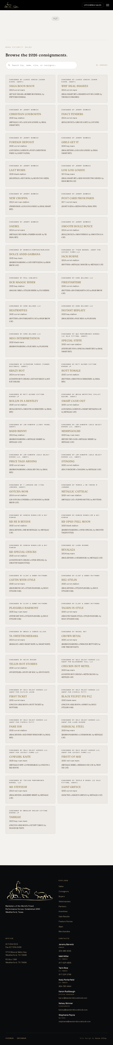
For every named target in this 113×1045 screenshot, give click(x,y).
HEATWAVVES (18, 310)
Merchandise (64, 931)
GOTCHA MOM (18, 491)
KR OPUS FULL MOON (75, 521)
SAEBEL (14, 226)
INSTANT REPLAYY (73, 310)
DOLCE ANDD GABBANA (24, 254)
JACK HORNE (69, 256)
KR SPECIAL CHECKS (23, 551)
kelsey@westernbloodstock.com (73, 1010)
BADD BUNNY (18, 431)
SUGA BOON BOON (21, 86)
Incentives (63, 911)
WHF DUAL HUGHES (74, 86)
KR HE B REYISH (19, 521)
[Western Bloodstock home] (30, 891)
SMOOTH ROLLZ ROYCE (77, 226)
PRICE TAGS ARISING (23, 461)
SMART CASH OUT (73, 400)
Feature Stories (66, 921)
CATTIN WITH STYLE (22, 579)
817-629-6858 (65, 962)
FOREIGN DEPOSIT (21, 142)
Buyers (62, 896)
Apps (61, 926)
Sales (61, 886)
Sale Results (64, 916)
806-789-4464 (65, 986)
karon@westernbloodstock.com (73, 998)
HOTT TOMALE (71, 370)
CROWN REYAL (71, 635)
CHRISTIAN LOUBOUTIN (25, 114)
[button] (107, 5)
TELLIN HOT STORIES (23, 663)
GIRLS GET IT (70, 142)
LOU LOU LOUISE (73, 170)
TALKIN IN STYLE (72, 607)
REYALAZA (68, 549)
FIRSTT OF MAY (71, 756)
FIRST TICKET (18, 696)
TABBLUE (15, 817)
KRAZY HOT (17, 370)
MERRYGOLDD (70, 431)
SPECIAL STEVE (71, 340)
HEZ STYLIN (69, 579)
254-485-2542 (65, 951)
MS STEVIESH (18, 786)
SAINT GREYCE (71, 786)
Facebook (10, 1038)
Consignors (64, 891)
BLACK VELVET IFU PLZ (76, 696)
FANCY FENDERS (72, 114)
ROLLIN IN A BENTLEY (23, 400)
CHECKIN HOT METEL (75, 666)
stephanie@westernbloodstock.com (75, 1021)
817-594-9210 (12, 944)
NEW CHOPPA (18, 198)
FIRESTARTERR (71, 282)
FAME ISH (15, 726)
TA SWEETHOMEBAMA (23, 635)
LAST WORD (17, 170)
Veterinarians (65, 901)
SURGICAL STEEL (72, 726)
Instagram (21, 1038)
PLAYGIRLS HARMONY (23, 607)
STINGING (68, 461)
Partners (62, 906)
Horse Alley (101, 1038)
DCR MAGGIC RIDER (22, 282)
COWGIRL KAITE (20, 756)
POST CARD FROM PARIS (77, 198)
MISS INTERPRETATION (24, 338)
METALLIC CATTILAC (74, 491)
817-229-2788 (65, 974)
